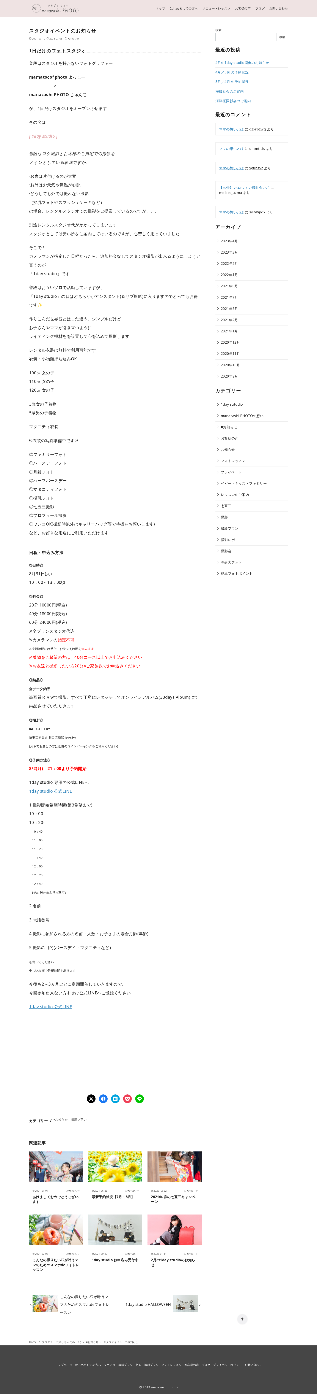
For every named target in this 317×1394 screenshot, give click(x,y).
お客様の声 (243, 8)
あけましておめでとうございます (55, 1199)
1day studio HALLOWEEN (148, 1304)
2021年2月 (229, 320)
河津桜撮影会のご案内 (233, 100)
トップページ (63, 1365)
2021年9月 (229, 286)
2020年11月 (230, 353)
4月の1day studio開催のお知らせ (242, 62)
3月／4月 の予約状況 (232, 81)
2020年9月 (229, 376)
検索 (218, 30)
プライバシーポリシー (227, 1365)
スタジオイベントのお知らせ (121, 1342)
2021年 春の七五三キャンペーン (173, 1199)
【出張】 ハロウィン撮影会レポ (244, 187)
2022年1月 (229, 274)
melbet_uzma (230, 192)
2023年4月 (229, 241)
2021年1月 (229, 331)
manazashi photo (164, 1387)
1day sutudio (232, 404)
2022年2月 (229, 263)
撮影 (224, 517)
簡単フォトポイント (237, 573)
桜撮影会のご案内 (229, 91)
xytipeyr (256, 168)
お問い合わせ (278, 8)
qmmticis (257, 148)
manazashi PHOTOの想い (242, 415)
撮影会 (226, 551)
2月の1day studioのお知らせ (173, 1262)
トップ (160, 8)
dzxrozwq (257, 129)
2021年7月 (229, 297)
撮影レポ (228, 539)
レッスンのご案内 (235, 494)
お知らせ (228, 449)
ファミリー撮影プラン (118, 1365)
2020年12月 (230, 342)
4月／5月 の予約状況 (232, 72)
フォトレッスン (233, 460)
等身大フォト (231, 562)
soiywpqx (257, 212)
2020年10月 (230, 365)
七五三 (226, 505)
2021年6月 (229, 308)
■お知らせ (73, 38)
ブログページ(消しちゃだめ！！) (62, 1342)
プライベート (231, 472)
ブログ (260, 8)
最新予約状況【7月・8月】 (113, 1196)
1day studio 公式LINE (50, 791)
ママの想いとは (231, 129)
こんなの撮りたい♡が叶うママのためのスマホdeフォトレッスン (56, 1264)
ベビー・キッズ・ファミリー (244, 483)
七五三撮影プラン (146, 1365)
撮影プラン (79, 1119)
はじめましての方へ (184, 8)
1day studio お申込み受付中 (115, 1259)
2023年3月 (229, 252)
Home (33, 1342)
